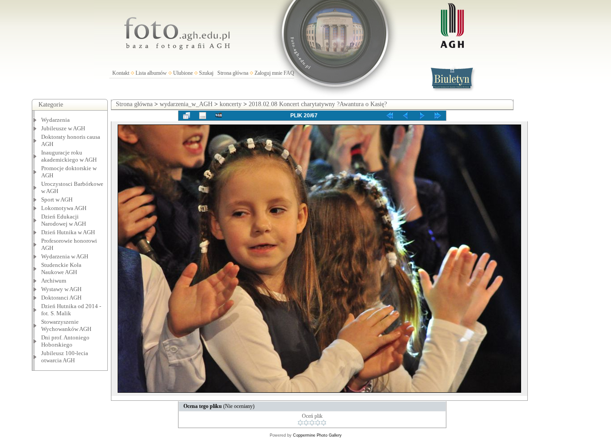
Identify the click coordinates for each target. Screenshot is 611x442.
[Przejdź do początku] (390, 115)
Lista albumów (151, 73)
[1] (300, 423)
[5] (324, 423)
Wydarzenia (55, 119)
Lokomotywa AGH (63, 208)
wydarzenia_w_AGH (186, 104)
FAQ (289, 73)
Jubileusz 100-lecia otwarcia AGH (64, 357)
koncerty (231, 104)
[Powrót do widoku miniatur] (186, 115)
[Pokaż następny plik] (422, 115)
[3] (312, 423)
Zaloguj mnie (268, 73)
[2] (306, 423)
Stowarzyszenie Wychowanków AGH (66, 325)
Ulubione (183, 73)
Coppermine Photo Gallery (317, 435)
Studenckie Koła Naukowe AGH (61, 268)
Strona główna (232, 73)
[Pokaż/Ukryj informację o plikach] (203, 115)
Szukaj (206, 73)
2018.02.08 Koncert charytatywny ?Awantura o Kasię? (318, 104)
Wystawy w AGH (61, 289)
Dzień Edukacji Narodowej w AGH (63, 220)
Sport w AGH (56, 199)
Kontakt (120, 73)
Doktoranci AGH (61, 297)
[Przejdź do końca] (438, 115)
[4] (318, 423)
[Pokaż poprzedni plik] (406, 115)
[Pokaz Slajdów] (219, 115)
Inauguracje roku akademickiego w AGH (69, 156)
